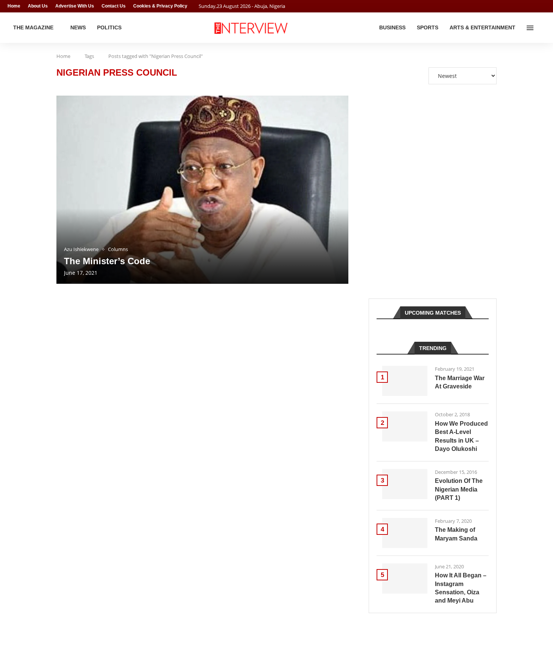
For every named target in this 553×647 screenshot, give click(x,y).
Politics (109, 27)
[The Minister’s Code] (202, 190)
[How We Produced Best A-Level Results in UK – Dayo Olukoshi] (404, 426)
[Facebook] (529, 6)
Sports (427, 27)
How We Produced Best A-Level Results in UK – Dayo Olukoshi (461, 436)
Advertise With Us (74, 6)
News (78, 27)
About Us (38, 6)
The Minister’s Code (107, 261)
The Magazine (33, 27)
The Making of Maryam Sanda (456, 534)
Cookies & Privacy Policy (160, 6)
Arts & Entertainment (482, 27)
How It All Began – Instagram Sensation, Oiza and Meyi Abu (460, 588)
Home (14, 6)
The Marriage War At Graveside (460, 382)
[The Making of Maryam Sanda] (404, 533)
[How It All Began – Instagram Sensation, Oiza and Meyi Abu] (404, 578)
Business (392, 27)
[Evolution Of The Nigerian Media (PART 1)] (404, 484)
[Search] (541, 28)
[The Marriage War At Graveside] (404, 381)
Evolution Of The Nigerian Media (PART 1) (459, 489)
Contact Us (114, 6)
